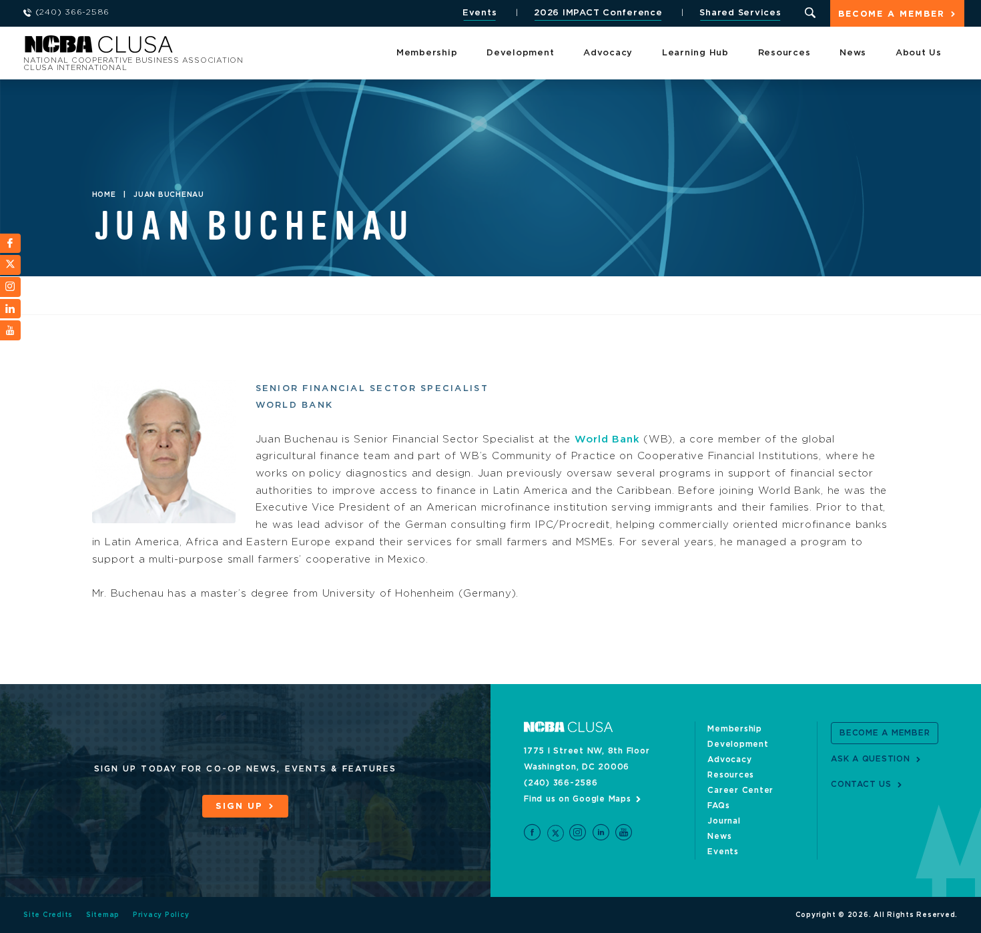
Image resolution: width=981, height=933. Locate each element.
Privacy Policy (161, 915)
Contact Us (861, 784)
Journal (723, 821)
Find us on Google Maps (577, 799)
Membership (427, 53)
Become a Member (891, 14)
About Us (919, 53)
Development (520, 53)
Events (479, 13)
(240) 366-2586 (561, 783)
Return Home (201, 48)
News (853, 53)
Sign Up (239, 806)
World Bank (607, 439)
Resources (784, 53)
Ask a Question (870, 759)
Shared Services (740, 13)
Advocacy (608, 53)
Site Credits (48, 915)
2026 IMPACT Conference (598, 13)
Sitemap (102, 915)
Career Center (740, 790)
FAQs (718, 806)
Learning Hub (695, 53)
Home (104, 195)
